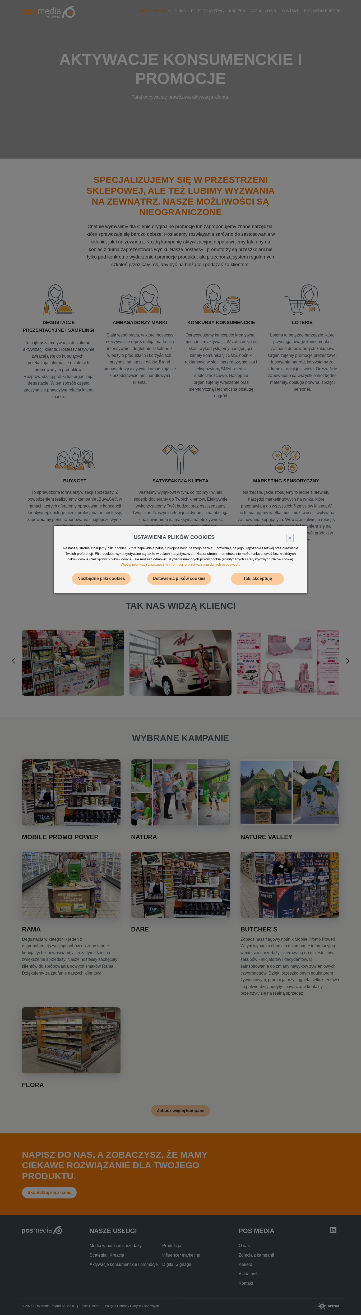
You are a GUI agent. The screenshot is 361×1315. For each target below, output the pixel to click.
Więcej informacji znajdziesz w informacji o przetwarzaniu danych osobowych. (180, 564)
